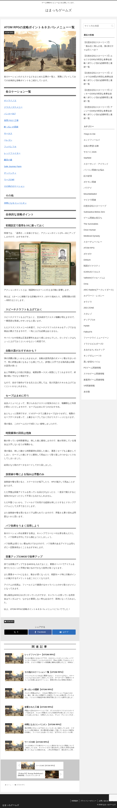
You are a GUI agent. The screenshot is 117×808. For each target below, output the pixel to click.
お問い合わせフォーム (107, 801)
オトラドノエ (10, 100)
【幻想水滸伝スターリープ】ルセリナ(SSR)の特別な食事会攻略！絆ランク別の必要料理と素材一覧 (98, 61)
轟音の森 (8, 160)
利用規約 (75, 801)
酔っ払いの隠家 (11, 127)
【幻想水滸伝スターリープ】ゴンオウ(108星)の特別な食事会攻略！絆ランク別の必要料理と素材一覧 (98, 78)
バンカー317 (10, 114)
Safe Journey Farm (12, 166)
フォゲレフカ (10, 147)
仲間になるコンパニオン (15, 203)
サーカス (8, 133)
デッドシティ (10, 173)
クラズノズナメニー (13, 107)
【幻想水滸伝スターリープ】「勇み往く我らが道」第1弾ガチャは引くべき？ (99, 46)
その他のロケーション (14, 186)
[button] (112, 25)
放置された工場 (11, 120)
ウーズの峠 (9, 179)
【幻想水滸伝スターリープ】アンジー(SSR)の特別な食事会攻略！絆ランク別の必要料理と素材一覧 (98, 112)
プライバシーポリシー (88, 801)
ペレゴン (8, 140)
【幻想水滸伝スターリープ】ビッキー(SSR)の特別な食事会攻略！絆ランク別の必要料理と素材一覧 (98, 95)
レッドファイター (12, 153)
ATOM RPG (10, 621)
